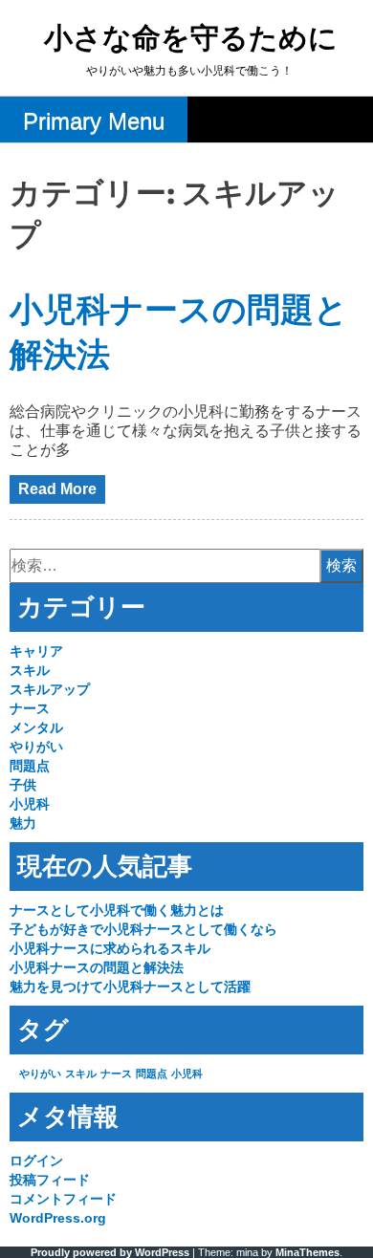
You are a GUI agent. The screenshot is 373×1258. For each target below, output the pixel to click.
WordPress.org (58, 1217)
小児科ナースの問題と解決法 (97, 967)
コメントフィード (63, 1198)
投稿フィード (50, 1179)
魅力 (23, 823)
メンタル (36, 727)
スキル (30, 670)
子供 (23, 784)
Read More (57, 489)
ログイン (36, 1160)
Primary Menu (94, 121)
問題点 (30, 765)
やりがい (36, 746)
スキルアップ (50, 689)
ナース (30, 708)
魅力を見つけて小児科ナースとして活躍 (130, 986)
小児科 (30, 804)
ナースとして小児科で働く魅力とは (117, 910)
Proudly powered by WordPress (110, 1252)
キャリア (36, 651)
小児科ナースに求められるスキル (110, 948)
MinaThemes (307, 1252)
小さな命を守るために (191, 39)
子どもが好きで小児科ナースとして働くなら (143, 929)
